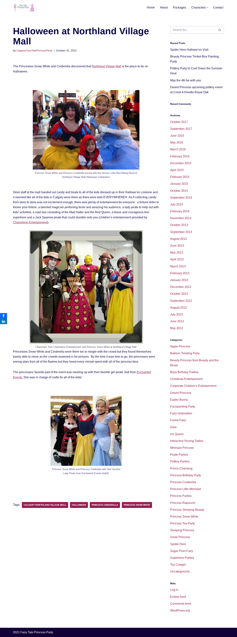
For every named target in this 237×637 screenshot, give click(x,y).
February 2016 (179, 156)
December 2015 (180, 163)
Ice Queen (177, 434)
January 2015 (179, 183)
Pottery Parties (179, 461)
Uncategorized (179, 571)
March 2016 (178, 149)
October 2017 (179, 122)
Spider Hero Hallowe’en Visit (189, 49)
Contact (218, 7)
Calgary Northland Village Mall (45, 505)
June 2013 (177, 245)
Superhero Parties (182, 557)
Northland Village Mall (106, 66)
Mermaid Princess (182, 447)
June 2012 (177, 321)
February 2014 (179, 211)
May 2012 (176, 328)
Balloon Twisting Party (185, 353)
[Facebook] (3, 316)
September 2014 (181, 197)
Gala (173, 427)
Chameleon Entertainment (30, 222)
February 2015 (179, 176)
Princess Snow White (137, 505)
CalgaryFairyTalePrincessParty (34, 50)
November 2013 (180, 218)
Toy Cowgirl (178, 564)
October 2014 (179, 190)
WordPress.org (180, 610)
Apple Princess (180, 346)
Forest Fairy (178, 420)
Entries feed (178, 596)
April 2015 (177, 170)
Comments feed (180, 603)
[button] (207, 7)
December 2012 (180, 286)
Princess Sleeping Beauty (187, 509)
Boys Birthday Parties (184, 372)
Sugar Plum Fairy (181, 550)
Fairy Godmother (181, 413)
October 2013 (179, 225)
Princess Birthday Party (185, 475)
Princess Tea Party (182, 523)
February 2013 (179, 273)
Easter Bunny (179, 399)
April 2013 (177, 259)
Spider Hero (178, 544)
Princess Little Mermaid (185, 489)
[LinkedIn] (3, 321)
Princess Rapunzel (182, 502)
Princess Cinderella (105, 505)
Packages (179, 7)
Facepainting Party (182, 406)
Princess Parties (181, 495)
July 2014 (176, 204)
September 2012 (181, 300)
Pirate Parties (179, 454)
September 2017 (181, 128)
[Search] (220, 30)
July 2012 (176, 314)
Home (151, 7)
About (164, 7)
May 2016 (176, 142)
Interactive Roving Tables (186, 440)
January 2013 (179, 280)
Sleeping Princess (182, 530)
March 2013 (178, 266)
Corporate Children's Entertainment (193, 385)
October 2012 (179, 293)
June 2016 (177, 135)
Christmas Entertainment (186, 379)
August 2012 (178, 307)
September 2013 (181, 232)
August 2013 (178, 238)
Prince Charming (181, 468)
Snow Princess (180, 537)
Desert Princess (180, 392)
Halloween (79, 505)
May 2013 (176, 252)
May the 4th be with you (185, 80)
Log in (174, 589)
